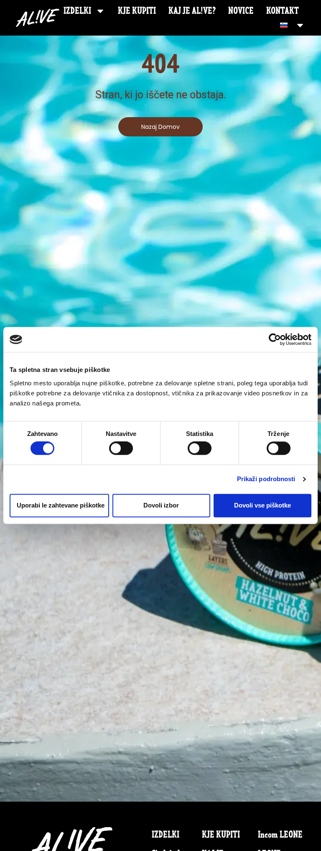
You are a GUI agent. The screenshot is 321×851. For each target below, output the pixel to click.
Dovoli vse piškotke (262, 505)
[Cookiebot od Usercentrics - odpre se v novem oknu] (274, 339)
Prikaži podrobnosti (266, 479)
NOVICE (241, 11)
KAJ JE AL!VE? (192, 11)
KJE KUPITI (137, 11)
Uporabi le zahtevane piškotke (60, 505)
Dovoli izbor (161, 505)
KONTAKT (282, 11)
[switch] (121, 448)
